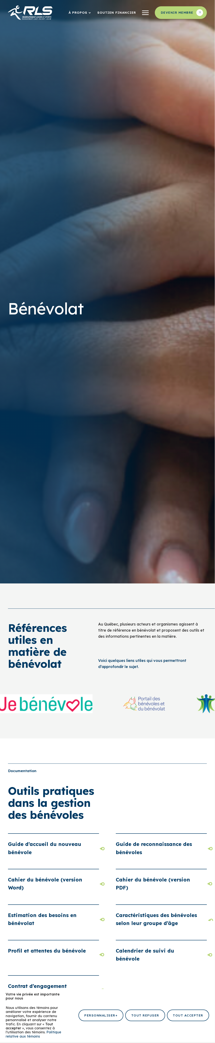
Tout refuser (145, 1015)
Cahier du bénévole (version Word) (45, 883)
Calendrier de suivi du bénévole (145, 955)
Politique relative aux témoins (33, 1034)
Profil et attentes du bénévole (47, 951)
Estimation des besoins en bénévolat (42, 919)
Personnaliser (100, 1015)
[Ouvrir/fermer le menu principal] (145, 12)
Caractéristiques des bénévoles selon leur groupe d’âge (156, 919)
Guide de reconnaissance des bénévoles (154, 848)
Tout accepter (188, 1015)
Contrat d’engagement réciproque (37, 990)
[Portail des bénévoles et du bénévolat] (130, 703)
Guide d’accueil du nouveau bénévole (44, 848)
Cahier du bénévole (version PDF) (153, 883)
